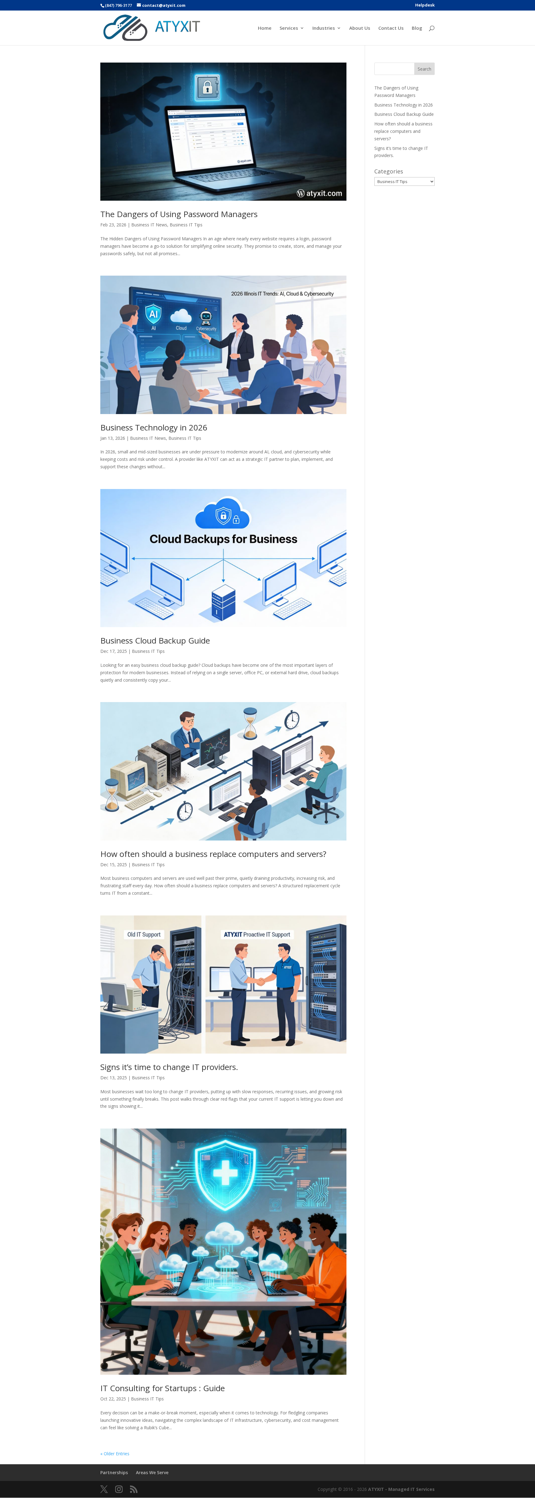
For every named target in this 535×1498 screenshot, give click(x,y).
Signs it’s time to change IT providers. (169, 1066)
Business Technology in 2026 (153, 427)
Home (265, 28)
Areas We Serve (152, 1472)
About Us (359, 28)
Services (289, 28)
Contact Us (391, 28)
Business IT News (149, 225)
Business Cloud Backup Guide (155, 640)
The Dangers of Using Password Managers (179, 214)
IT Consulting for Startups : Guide (162, 1388)
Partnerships (114, 1472)
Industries (323, 28)
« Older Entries (114, 1454)
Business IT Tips (186, 225)
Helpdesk (425, 5)
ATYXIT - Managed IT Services (401, 1489)
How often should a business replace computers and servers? (213, 853)
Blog (417, 28)
